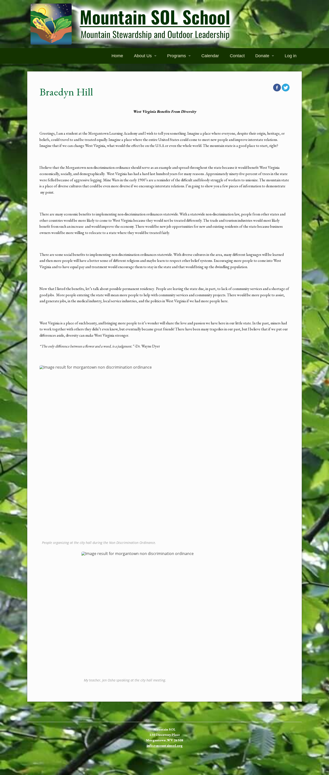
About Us (143, 55)
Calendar (210, 55)
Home (117, 55)
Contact (237, 55)
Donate (262, 55)
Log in (290, 55)
